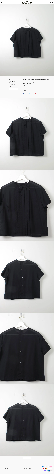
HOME (27, 463)
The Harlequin (28, 468)
